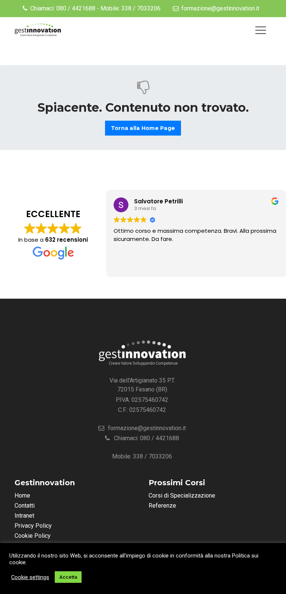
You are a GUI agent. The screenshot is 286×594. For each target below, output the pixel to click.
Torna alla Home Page (143, 128)
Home (22, 495)
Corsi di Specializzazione (182, 495)
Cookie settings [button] (30, 577)
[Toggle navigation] (260, 30)
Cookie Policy (33, 535)
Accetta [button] (68, 577)
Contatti (25, 505)
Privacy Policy (33, 525)
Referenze (162, 505)
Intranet (24, 515)
